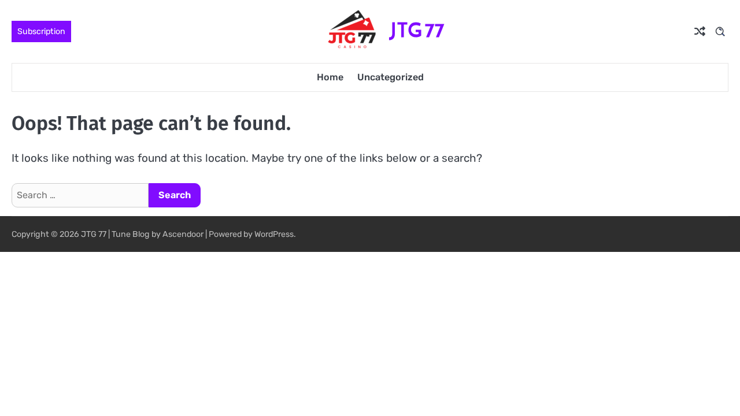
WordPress (274, 234)
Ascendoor (183, 234)
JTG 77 (417, 30)
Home (330, 77)
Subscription (41, 31)
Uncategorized (390, 77)
